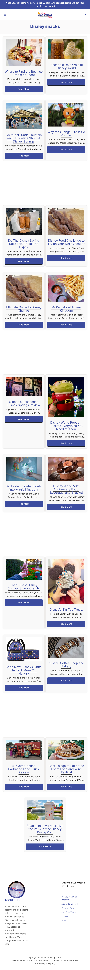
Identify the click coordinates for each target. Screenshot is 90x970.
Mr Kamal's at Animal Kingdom (66, 308)
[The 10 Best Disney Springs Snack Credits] (24, 569)
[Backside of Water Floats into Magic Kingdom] (24, 469)
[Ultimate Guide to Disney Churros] (24, 288)
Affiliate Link (68, 886)
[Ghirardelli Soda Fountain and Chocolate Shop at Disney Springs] (24, 116)
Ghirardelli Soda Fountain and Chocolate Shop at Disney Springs (24, 138)
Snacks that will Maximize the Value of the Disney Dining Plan (45, 829)
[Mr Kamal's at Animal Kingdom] (66, 288)
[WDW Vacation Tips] (45, 14)
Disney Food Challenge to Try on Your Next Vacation (66, 242)
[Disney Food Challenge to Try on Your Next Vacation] (66, 221)
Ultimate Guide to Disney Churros (23, 308)
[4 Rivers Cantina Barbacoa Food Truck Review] (24, 750)
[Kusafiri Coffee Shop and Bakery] (66, 647)
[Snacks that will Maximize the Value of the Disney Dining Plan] (45, 810)
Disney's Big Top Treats (66, 609)
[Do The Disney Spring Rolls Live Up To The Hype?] (24, 221)
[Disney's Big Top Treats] (66, 581)
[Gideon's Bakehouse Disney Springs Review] (24, 386)
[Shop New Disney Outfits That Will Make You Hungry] (24, 649)
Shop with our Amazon (73, 883)
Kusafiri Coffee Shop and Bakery (66, 664)
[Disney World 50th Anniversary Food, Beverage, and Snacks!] (66, 469)
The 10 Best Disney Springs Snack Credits (24, 586)
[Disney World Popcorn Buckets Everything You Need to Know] (66, 397)
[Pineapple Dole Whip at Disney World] (66, 49)
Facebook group (62, 3)
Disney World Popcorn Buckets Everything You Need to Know (66, 426)
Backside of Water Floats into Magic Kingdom (24, 487)
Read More (25, 90)
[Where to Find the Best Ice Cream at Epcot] (24, 52)
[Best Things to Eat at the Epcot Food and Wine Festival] (66, 750)
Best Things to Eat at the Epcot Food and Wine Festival (66, 769)
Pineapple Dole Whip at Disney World (66, 66)
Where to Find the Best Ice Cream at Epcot (24, 73)
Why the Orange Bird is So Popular (66, 133)
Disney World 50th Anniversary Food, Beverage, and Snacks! (66, 489)
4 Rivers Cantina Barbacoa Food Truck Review (23, 769)
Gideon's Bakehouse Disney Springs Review (23, 403)
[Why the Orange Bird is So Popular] (66, 114)
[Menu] (5, 14)
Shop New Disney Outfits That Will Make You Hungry (24, 670)
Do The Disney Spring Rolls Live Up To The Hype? (23, 244)
